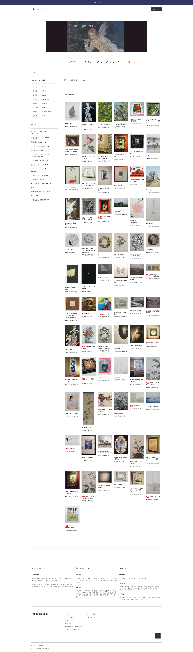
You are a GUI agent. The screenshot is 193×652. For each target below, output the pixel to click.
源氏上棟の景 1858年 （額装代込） (153, 275)
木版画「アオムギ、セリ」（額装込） (153, 383)
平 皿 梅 (69, 249)
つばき (148, 156)
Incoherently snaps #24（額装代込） (120, 211)
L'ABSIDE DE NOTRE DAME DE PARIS (105, 452)
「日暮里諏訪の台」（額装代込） (72, 492)
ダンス (70, 349)
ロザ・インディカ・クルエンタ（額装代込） (104, 157)
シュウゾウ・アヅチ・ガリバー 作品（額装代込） (88, 184)
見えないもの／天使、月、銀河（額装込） (88, 218)
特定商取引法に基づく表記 (73, 626)
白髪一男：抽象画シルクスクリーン (72, 380)
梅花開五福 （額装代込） (136, 221)
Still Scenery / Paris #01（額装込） (120, 458)
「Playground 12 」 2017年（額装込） (105, 410)
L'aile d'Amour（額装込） (120, 155)
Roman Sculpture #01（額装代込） (120, 348)
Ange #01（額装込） (88, 380)
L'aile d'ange (68, 123)
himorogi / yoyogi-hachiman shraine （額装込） (153, 120)
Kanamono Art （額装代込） (120, 281)
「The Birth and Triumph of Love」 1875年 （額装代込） (71, 315)
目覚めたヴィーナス (135, 310)
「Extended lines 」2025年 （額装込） (137, 180)
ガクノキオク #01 (119, 484)
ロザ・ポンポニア (119, 255)
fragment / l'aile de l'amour (70, 288)
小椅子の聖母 (149, 250)
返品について (69, 623)
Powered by (34, 648)
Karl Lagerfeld (102, 378)
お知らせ (100, 62)
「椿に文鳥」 (88, 427)
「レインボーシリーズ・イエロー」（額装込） (153, 458)
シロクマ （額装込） (152, 406)
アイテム (157, 9)
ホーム (33, 72)
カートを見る (91, 614)
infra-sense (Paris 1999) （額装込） (137, 380)
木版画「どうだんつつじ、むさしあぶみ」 (89, 497)
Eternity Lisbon (86, 314)
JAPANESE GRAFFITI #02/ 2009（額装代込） (104, 347)
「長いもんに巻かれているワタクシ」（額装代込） (136, 490)
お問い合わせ (91, 617)
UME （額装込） (118, 185)
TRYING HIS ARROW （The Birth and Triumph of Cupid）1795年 (88, 250)
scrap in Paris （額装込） (104, 189)
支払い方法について (71, 617)
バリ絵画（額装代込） (120, 124)
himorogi (148, 190)
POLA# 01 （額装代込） (88, 457)
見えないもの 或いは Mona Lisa (70, 224)
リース (99, 255)
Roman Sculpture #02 (136, 345)
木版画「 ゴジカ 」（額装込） (137, 462)
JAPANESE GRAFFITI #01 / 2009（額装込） (136, 255)
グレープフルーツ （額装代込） (88, 287)
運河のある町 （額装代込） (120, 313)
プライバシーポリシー (72, 629)
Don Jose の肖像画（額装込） (104, 217)
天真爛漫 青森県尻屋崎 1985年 (137, 278)
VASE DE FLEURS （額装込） (88, 347)
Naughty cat (117, 377)
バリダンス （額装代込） (88, 125)
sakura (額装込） (118, 413)
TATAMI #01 (104, 277)
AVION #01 (72, 448)
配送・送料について (71, 620)
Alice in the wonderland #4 (70, 526)
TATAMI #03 (136, 405)
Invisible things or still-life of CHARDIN (72, 150)
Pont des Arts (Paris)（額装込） (104, 486)
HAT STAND (149, 223)
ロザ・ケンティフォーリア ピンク (88, 157)
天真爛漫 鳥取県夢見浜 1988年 (153, 312)
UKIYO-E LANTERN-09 (71, 187)
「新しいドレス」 (73, 413)
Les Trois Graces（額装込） (136, 152)
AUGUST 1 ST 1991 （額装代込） (136, 120)
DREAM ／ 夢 (105, 314)
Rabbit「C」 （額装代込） (152, 343)
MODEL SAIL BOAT (154, 496)
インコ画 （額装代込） (104, 124)
